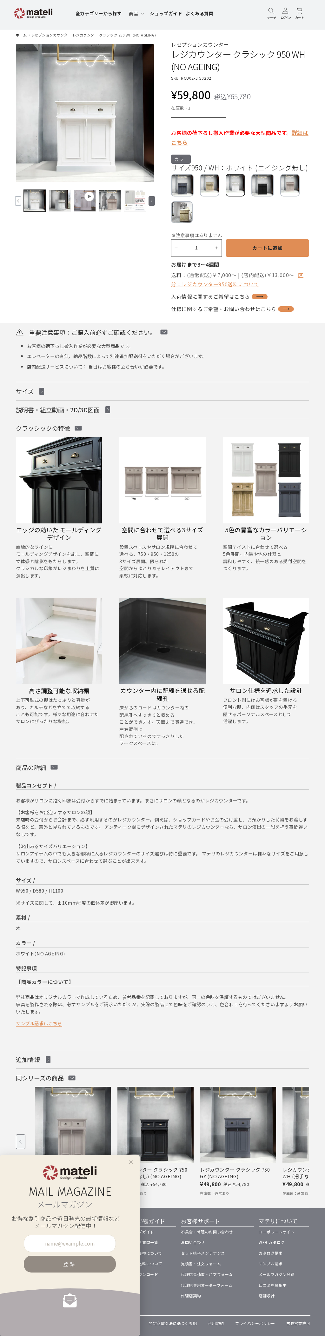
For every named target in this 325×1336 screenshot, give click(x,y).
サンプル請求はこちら (39, 1023)
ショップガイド (140, 1231)
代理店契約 (191, 1295)
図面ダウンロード (142, 1274)
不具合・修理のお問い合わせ (207, 1231)
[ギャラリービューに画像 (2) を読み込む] (60, 201)
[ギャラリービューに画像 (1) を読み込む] (35, 201)
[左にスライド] (18, 201)
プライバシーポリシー (255, 1323)
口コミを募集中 (273, 1285)
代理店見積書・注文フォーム (207, 1274)
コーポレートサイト (277, 1231)
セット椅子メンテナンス (203, 1253)
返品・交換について (144, 1253)
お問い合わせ (193, 1242)
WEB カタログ (272, 1242)
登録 (69, 1264)
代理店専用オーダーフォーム (207, 1285)
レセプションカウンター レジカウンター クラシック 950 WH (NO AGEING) (93, 35)
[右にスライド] (152, 201)
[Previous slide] (20, 1141)
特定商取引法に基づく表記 (173, 1323)
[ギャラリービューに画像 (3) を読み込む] (110, 201)
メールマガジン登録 (277, 1274)
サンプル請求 (271, 1263)
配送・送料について (144, 1263)
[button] (136, 13)
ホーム (21, 35)
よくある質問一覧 (142, 1242)
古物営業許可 (298, 1323)
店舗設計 (267, 1295)
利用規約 (216, 1323)
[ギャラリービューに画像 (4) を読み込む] (135, 201)
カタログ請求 (271, 1253)
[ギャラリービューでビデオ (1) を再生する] (85, 201)
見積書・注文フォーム (201, 1263)
